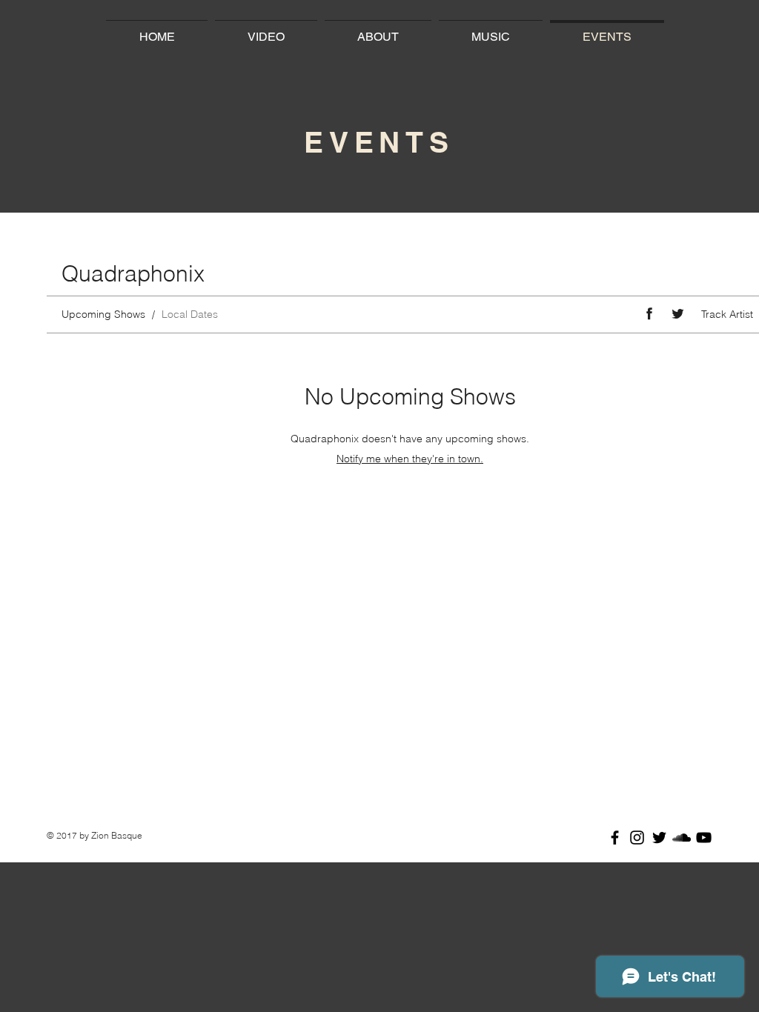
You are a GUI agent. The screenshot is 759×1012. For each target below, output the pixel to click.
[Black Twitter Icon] (659, 837)
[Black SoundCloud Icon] (681, 837)
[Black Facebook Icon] (615, 837)
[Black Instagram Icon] (637, 837)
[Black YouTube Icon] (704, 837)
